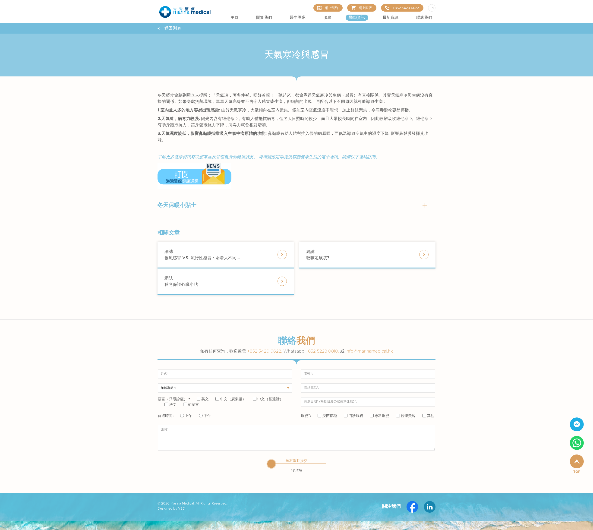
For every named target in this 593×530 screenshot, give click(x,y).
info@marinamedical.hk (369, 351)
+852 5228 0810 (322, 351)
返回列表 (172, 28)
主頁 (234, 17)
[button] (264, 17)
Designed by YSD (171, 508)
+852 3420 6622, (276, 351)
